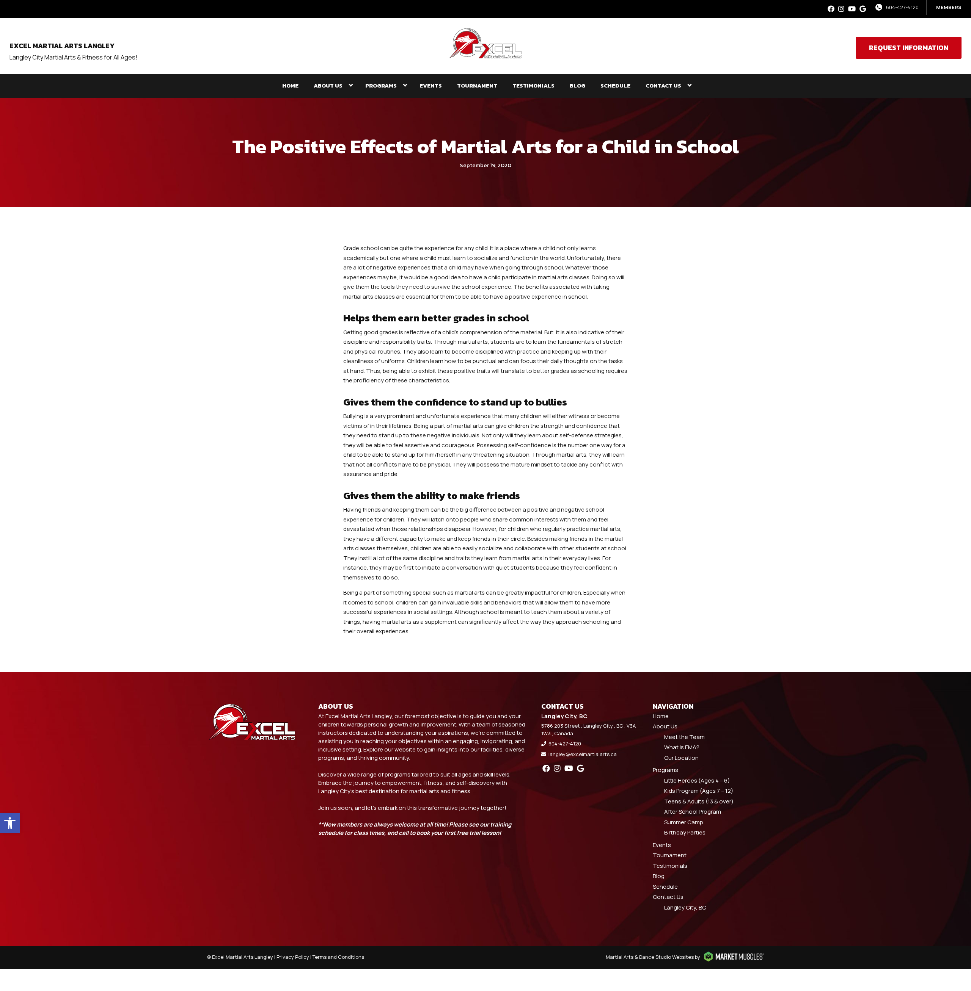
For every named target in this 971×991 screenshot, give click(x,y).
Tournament (477, 85)
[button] (10, 823)
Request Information (908, 47)
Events (431, 85)
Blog (577, 85)
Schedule (615, 85)
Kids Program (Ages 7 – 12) (698, 791)
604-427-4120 (902, 7)
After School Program (692, 812)
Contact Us (663, 85)
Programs (381, 85)
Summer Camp (683, 822)
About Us (328, 85)
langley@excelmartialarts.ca (582, 754)
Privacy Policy (293, 956)
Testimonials (533, 85)
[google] (862, 9)
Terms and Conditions (338, 956)
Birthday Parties (684, 832)
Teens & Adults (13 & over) (699, 801)
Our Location (681, 758)
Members (949, 7)
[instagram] (841, 9)
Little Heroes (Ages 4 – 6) (697, 780)
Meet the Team (684, 737)
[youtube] (852, 9)
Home (290, 85)
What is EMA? (681, 747)
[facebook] (831, 9)
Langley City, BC (685, 907)
